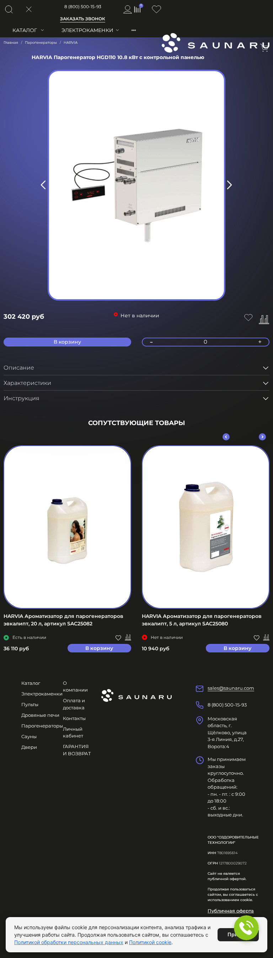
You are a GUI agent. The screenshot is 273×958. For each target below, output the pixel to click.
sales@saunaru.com (231, 688)
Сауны (29, 736)
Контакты (74, 718)
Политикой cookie (150, 942)
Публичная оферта (231, 911)
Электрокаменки (87, 30)
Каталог (24, 30)
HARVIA (70, 42)
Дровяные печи (40, 715)
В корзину (99, 648)
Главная (11, 42)
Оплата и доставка (74, 704)
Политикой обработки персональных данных (68, 942)
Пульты (29, 704)
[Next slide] (229, 185)
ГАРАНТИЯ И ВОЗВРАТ (77, 749)
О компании (75, 686)
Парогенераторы (41, 42)
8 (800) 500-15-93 (82, 6)
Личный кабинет (73, 732)
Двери (29, 747)
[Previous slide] (43, 185)
